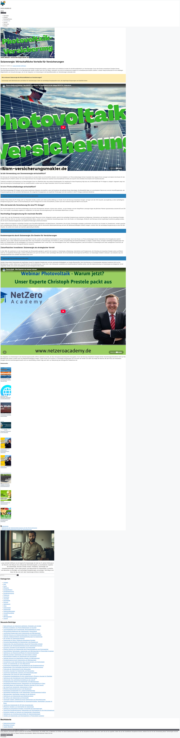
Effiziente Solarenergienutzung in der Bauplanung (17, 689)
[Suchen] (18, 575)
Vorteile (5, 615)
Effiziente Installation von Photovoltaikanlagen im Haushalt (19, 627)
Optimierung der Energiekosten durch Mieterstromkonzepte (20, 678)
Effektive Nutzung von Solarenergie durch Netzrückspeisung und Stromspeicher (25, 649)
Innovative (6, 597)
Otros (4, 606)
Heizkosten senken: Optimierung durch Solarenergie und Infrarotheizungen (24, 699)
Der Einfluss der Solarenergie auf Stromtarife (16, 698)
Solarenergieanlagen (9, 611)
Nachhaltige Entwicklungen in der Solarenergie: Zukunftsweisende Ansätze (24, 692)
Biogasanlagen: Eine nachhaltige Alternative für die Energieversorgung (23, 667)
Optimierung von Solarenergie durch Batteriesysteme (18, 696)
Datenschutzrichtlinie (9, 723)
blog (4, 584)
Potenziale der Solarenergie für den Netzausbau (17, 669)
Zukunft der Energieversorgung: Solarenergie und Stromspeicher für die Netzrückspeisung (28, 710)
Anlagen (5, 17)
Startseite (6, 15)
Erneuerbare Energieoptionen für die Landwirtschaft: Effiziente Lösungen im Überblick (27, 676)
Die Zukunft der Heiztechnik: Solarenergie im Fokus (17, 687)
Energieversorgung (8, 593)
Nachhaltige (6, 600)
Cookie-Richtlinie (8, 727)
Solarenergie (6, 20)
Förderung (6, 595)
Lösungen (6, 598)
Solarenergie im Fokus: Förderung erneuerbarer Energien (19, 640)
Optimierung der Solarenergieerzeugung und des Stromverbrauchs (19, 528)
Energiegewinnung (8, 591)
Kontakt (5, 25)
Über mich (6, 24)
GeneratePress (27, 730)
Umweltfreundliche (8, 613)
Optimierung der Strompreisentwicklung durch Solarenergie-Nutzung (22, 645)
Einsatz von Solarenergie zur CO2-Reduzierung (16, 663)
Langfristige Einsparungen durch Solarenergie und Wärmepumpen (21, 633)
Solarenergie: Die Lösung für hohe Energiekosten (17, 674)
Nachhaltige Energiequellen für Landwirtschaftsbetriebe (19, 690)
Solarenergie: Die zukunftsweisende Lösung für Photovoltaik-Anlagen (23, 644)
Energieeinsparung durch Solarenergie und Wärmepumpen (19, 660)
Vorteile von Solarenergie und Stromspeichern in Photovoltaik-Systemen (23, 716)
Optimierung (6, 604)
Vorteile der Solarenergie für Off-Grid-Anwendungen (18, 705)
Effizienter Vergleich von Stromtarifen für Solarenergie (18, 706)
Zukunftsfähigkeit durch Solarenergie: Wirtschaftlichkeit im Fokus (21, 629)
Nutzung (5, 602)
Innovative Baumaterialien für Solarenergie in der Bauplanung (20, 642)
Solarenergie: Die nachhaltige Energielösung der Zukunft (19, 680)
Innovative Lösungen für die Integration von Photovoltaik (19, 647)
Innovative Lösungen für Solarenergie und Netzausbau (18, 671)
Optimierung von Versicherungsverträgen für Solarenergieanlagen (21, 714)
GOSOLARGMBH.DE (6, 8)
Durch (5, 586)
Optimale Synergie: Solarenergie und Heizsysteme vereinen (20, 654)
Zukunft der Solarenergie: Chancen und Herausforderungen (20, 672)
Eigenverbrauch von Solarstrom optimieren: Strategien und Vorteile (22, 626)
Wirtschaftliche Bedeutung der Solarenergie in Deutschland (20, 631)
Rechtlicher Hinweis (8, 725)
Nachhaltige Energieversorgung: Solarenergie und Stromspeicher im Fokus (24, 683)
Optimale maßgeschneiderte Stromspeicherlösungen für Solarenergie (22, 636)
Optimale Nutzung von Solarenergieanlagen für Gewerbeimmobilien (22, 635)
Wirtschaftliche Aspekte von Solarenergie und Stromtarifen (20, 656)
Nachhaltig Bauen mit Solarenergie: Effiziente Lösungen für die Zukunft (23, 685)
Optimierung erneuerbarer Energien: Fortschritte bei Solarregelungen (22, 708)
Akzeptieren (9, 735)
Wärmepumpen (7, 616)
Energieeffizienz (7, 19)
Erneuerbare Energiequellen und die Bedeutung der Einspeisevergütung (23, 665)
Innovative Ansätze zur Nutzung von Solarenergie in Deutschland (21, 712)
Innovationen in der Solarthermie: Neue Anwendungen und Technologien (24, 662)
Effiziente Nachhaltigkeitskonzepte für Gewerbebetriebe (17, 529)
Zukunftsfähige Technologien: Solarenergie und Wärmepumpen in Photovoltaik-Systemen (28, 651)
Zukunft (5, 22)
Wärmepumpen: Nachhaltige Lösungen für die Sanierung (19, 694)
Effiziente (6, 588)
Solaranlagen (7, 607)
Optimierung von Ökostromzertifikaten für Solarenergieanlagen (21, 653)
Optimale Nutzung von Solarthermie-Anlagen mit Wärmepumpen (21, 658)
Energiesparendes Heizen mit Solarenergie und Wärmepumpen (21, 681)
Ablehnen (3, 735)
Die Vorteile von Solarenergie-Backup (13, 638)
